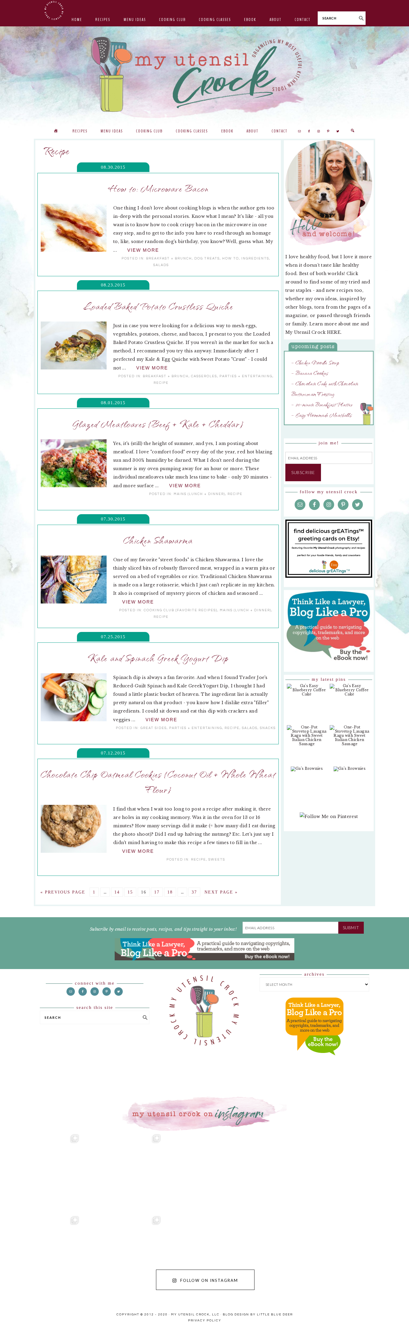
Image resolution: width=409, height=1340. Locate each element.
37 (194, 892)
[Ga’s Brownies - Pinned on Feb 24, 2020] (307, 771)
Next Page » (221, 892)
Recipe (161, 382)
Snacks (268, 728)
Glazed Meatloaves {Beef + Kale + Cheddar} (158, 424)
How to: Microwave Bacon (158, 188)
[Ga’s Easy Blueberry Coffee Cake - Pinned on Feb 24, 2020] (307, 693)
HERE (333, 332)
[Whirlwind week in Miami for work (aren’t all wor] (41, 1172)
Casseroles (204, 376)
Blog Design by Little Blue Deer (258, 1314)
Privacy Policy (204, 1320)
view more (143, 250)
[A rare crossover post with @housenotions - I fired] (367, 1253)
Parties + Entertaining (245, 376)
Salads (161, 265)
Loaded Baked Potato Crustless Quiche (158, 306)
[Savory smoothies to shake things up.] (367, 1172)
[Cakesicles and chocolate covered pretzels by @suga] (204, 1253)
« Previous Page (62, 892)
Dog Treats (207, 258)
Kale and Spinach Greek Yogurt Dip (158, 658)
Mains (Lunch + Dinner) (199, 494)
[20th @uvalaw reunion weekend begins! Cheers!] (286, 1172)
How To (230, 258)
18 (170, 892)
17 (157, 892)
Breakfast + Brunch (169, 258)
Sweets (216, 859)
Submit (351, 927)
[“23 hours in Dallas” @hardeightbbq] (122, 1253)
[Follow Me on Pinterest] (328, 819)
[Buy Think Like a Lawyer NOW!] (314, 1061)
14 (117, 892)
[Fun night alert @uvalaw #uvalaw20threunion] (122, 1172)
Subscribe (303, 472)
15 (130, 892)
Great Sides (153, 728)
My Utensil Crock (145, 108)
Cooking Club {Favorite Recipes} (180, 610)
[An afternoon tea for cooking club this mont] (41, 1253)
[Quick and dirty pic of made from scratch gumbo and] (286, 1253)
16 (143, 892)
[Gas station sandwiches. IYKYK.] (204, 1172)
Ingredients (255, 258)
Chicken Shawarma (158, 540)
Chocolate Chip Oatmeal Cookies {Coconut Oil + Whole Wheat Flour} (158, 782)
